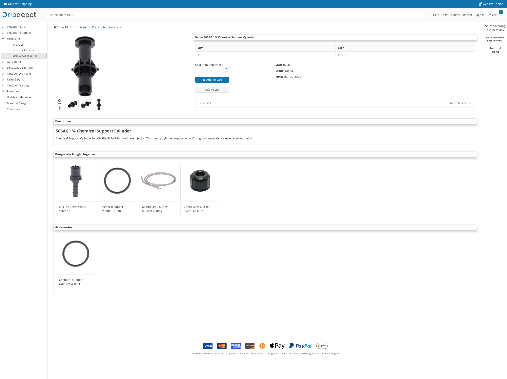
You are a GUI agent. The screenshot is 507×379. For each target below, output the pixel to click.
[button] (17, 4)
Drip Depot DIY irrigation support (269, 353)
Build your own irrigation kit (304, 353)
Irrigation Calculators (237, 353)
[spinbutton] (209, 70)
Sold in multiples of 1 (209, 65)
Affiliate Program (330, 353)
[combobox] (236, 15)
